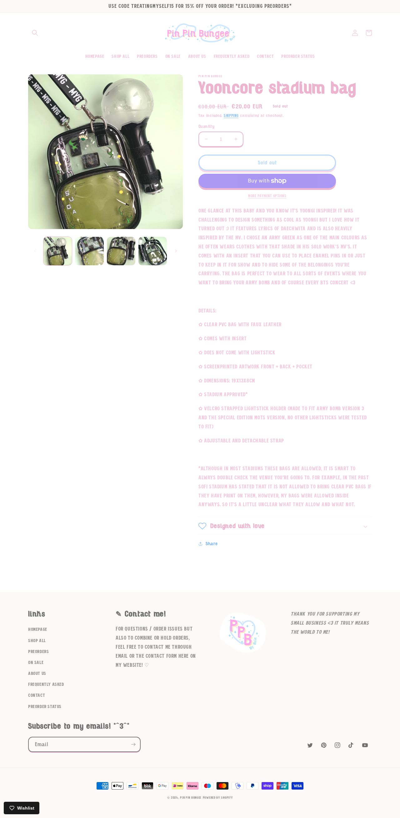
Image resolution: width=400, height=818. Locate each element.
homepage (37, 629)
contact (36, 695)
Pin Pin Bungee (190, 797)
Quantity (206, 126)
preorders (38, 652)
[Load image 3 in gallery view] (121, 251)
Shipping (231, 115)
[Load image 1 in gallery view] (57, 251)
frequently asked (46, 684)
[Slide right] (176, 251)
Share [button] (212, 543)
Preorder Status (45, 707)
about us (37, 673)
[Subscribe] (133, 744)
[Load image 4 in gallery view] (152, 251)
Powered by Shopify (218, 797)
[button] (35, 33)
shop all (37, 641)
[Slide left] (35, 251)
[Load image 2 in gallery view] (89, 251)
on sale (35, 663)
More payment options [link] (267, 196)
